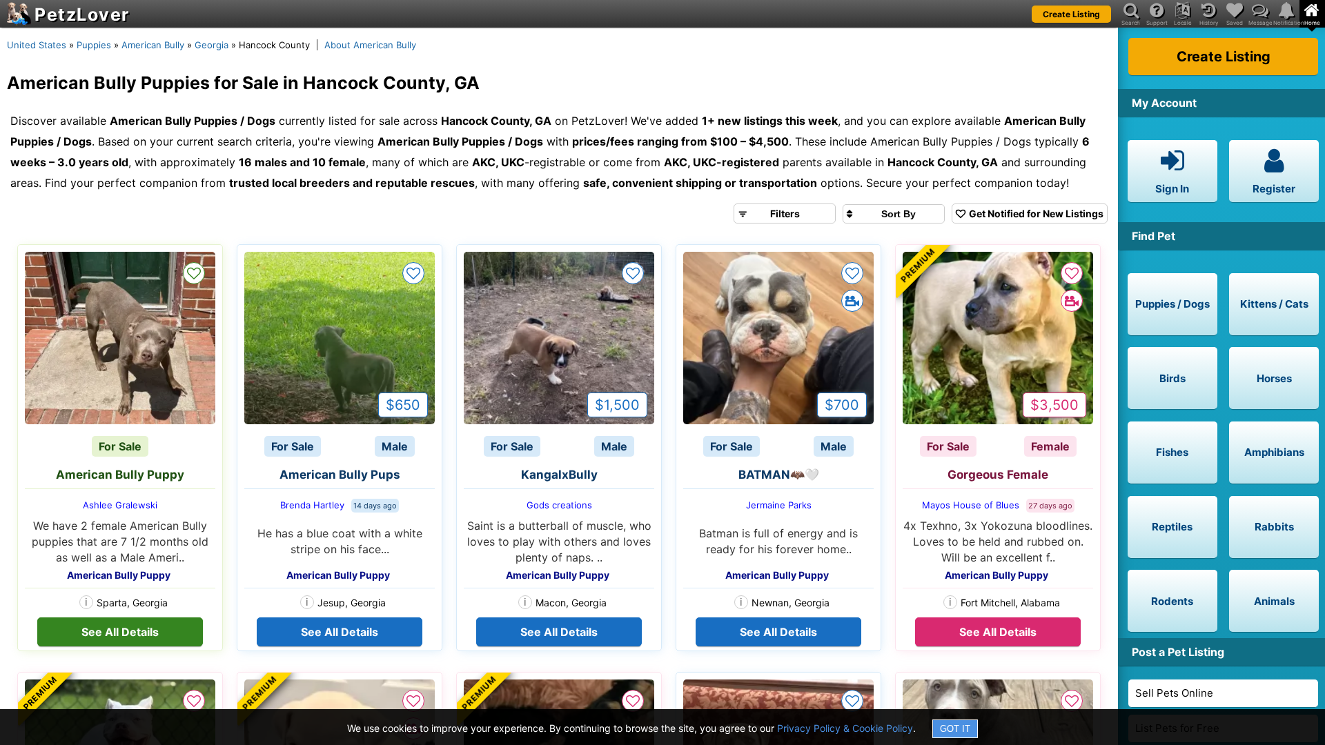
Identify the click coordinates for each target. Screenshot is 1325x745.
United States (36, 44)
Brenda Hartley (312, 504)
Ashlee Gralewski (120, 504)
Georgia (211, 44)
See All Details (120, 632)
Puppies (94, 44)
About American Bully (370, 44)
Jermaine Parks (779, 504)
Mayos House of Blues (970, 504)
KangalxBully (559, 474)
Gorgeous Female (998, 474)
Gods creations (559, 504)
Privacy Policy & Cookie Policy (845, 728)
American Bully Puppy (120, 474)
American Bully (152, 44)
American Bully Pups (339, 474)
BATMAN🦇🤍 (778, 474)
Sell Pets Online (1174, 692)
